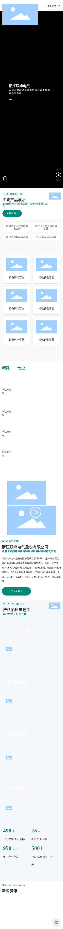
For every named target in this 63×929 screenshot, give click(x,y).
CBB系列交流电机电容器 (46, 227)
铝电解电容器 (16, 267)
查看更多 (14, 893)
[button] (58, 172)
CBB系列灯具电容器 (17, 237)
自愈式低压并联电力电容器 (17, 227)
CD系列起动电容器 (46, 237)
